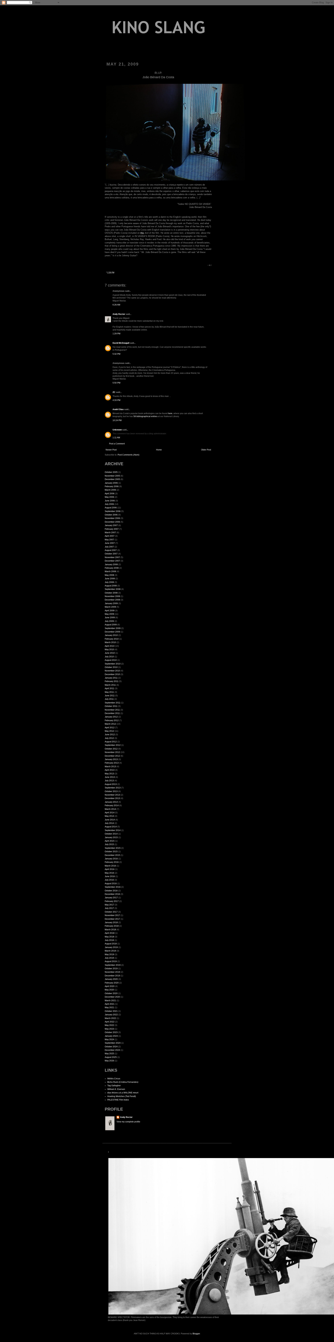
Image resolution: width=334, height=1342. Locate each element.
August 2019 (111, 961)
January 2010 (111, 635)
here (170, 413)
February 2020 (112, 983)
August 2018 (111, 943)
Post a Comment (117, 443)
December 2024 (112, 1050)
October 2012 (111, 749)
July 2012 (109, 738)
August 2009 (111, 624)
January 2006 (111, 483)
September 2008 (113, 589)
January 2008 (111, 564)
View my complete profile (128, 1122)
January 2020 (111, 979)
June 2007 (110, 543)
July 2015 (109, 844)
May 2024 (109, 1039)
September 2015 (113, 848)
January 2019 (111, 947)
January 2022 (111, 1014)
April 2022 (109, 1022)
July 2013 (109, 780)
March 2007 (110, 532)
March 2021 (110, 1000)
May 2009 (109, 614)
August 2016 (111, 883)
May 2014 (109, 816)
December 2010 (112, 674)
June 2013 (110, 777)
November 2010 (112, 671)
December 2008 (112, 600)
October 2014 (111, 834)
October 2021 (111, 1011)
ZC (114, 392)
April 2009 (109, 610)
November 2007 (112, 557)
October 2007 (111, 554)
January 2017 (111, 897)
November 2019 (112, 972)
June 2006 (110, 500)
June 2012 (110, 734)
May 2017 (109, 905)
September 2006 (113, 511)
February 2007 (112, 529)
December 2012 (112, 756)
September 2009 (113, 628)
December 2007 (112, 561)
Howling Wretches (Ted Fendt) (121, 1096)
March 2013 (110, 766)
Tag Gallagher (114, 1085)
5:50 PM (116, 383)
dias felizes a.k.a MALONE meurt (122, 1092)
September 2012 (113, 745)
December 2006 (112, 522)
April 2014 (109, 812)
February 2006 (112, 486)
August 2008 (111, 586)
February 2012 (112, 720)
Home (159, 450)
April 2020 (109, 986)
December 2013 (112, 798)
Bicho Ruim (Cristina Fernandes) (122, 1082)
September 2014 (113, 830)
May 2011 (109, 692)
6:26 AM (116, 305)
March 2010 (110, 642)
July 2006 (109, 504)
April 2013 (109, 770)
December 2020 (112, 997)
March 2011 (110, 685)
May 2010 (109, 649)
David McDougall (121, 343)
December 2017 (112, 919)
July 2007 (109, 547)
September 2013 (113, 788)
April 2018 (109, 933)
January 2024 (111, 1036)
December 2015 (112, 855)
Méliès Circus (113, 1078)
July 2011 (109, 699)
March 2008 (110, 571)
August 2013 (111, 784)
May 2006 (109, 497)
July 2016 (109, 880)
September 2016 (113, 887)
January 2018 (111, 922)
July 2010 (109, 656)
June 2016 (110, 876)
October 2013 (111, 791)
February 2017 (112, 901)
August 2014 (111, 826)
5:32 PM (116, 354)
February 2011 (111, 681)
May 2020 (109, 990)
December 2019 (112, 975)
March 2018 (110, 929)
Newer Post (111, 450)
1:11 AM (116, 437)
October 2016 (111, 890)
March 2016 (110, 866)
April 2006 (109, 493)
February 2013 (112, 763)
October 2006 (111, 515)
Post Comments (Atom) (128, 455)
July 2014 (109, 823)
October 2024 (111, 1046)
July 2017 (109, 908)
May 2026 (109, 1060)
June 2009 (110, 617)
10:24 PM (117, 420)
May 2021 (109, 1007)
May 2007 (109, 539)
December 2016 (112, 894)
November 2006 (112, 518)
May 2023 (109, 1029)
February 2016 (112, 862)
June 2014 (110, 820)
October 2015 (111, 851)
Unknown (117, 430)
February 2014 (112, 805)
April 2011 (109, 688)
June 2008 (110, 578)
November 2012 (112, 752)
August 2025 (111, 1057)
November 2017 (112, 915)
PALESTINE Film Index (118, 1100)
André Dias (118, 409)
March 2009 (110, 607)
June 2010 (110, 653)
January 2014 (111, 802)
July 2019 (109, 958)
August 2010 (111, 660)
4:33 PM (116, 400)
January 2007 (111, 525)
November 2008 (112, 596)
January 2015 (111, 837)
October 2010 (111, 667)
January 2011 (111, 678)
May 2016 (109, 873)
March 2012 (110, 724)
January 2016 (111, 858)
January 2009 (111, 603)
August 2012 (111, 741)
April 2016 (109, 869)
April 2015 (109, 841)
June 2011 (110, 695)
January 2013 (111, 759)
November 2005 (112, 476)
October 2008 (111, 593)
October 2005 (111, 472)
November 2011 (112, 710)
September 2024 (113, 1043)
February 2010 (112, 639)
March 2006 (110, 490)
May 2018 (109, 937)
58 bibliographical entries (145, 416)
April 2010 (109, 646)
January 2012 (111, 717)
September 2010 (113, 664)
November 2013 (112, 795)
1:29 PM (116, 333)
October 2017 (111, 912)
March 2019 (110, 951)
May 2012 (109, 731)
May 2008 (109, 575)
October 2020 (111, 993)
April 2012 (109, 727)
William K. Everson (116, 1089)
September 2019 (113, 965)
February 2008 (112, 568)
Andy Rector (119, 314)
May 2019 (109, 954)
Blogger (196, 1333)
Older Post (206, 450)
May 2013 (109, 773)
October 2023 (111, 1032)
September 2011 (112, 703)
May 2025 (109, 1053)
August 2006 (111, 507)
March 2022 (110, 1018)
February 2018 (112, 926)
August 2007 (111, 550)
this (142, 233)
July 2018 (109, 940)
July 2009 (109, 621)
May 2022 (109, 1025)
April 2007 (109, 536)
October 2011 (111, 706)
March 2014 (110, 809)
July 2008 (109, 582)
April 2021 (109, 1004)
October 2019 (111, 968)
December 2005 (112, 479)
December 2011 (112, 713)
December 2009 (112, 632)
